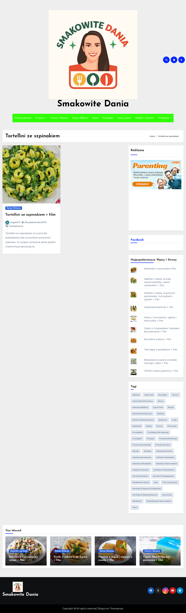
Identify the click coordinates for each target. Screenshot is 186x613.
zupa (135, 507)
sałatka (147, 451)
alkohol (136, 395)
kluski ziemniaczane (142, 414)
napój (149, 426)
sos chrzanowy (170, 482)
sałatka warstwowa (142, 457)
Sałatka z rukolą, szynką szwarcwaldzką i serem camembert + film (157, 282)
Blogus (102, 608)
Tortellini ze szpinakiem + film (30, 215)
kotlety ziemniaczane (143, 420)
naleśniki (137, 426)
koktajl (160, 414)
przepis (150, 439)
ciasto (175, 395)
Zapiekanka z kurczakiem (159, 501)
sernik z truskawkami (163, 476)
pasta (159, 426)
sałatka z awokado (165, 457)
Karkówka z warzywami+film (160, 268)
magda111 (15, 222)
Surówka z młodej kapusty (145, 495)
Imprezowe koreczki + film (159, 307)
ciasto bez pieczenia (143, 401)
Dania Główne (80, 118)
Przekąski (108, 118)
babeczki (149, 395)
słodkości (137, 501)
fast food (158, 407)
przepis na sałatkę (142, 445)
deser (161, 401)
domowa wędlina (140, 407)
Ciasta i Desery (59, 118)
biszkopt (162, 395)
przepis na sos (163, 445)
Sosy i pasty (124, 118)
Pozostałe (164, 118)
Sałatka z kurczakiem (166, 464)
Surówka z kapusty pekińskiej (147, 489)
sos (156, 482)
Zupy (95, 118)
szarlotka (167, 495)
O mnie (40, 118)
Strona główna (23, 118)
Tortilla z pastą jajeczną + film (161, 370)
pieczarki (172, 426)
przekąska (137, 432)
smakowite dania (141, 482)
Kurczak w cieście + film (157, 339)
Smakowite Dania (93, 104)
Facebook (137, 239)
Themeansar (116, 608)
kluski (171, 407)
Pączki (136, 451)
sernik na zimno (140, 476)
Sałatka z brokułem (142, 464)
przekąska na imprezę (157, 432)
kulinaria (163, 420)
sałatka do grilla (164, 451)
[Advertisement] (156, 209)
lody (174, 420)
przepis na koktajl (168, 439)
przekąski (137, 439)
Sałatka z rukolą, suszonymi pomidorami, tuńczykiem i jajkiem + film (159, 296)
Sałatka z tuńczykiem (163, 470)
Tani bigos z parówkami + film (160, 349)
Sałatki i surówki (144, 118)
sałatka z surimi (140, 470)
